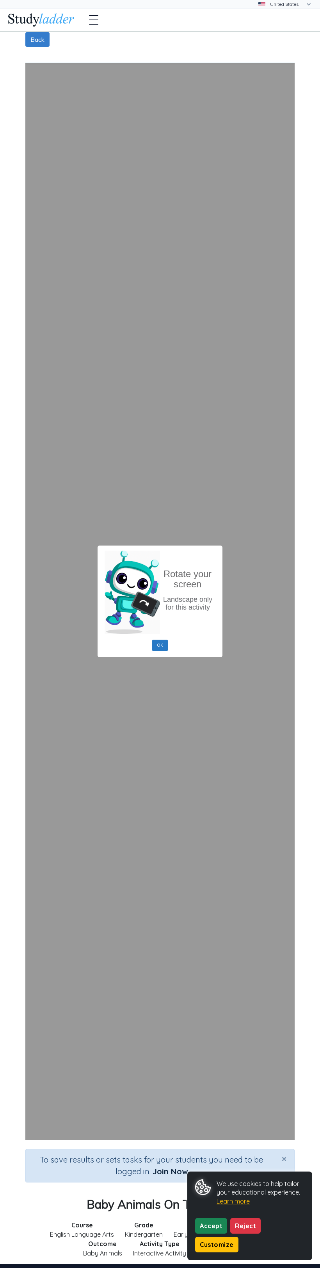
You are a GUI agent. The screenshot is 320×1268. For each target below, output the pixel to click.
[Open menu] (93, 20)
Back (37, 39)
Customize (217, 1244)
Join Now (170, 1171)
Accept (211, 1226)
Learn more (233, 1201)
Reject (245, 1226)
